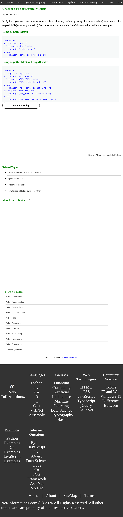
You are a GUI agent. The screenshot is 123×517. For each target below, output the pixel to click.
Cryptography (62, 415)
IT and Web (110, 391)
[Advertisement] (61, 128)
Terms (89, 495)
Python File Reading (16, 185)
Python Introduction (14, 297)
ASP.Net (86, 410)
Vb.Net (37, 488)
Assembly (37, 415)
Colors (110, 387)
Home (34, 495)
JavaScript (86, 396)
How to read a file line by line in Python (24, 191)
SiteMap (70, 495)
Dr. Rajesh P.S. (12, 14)
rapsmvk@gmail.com (70, 357)
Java (36, 387)
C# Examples (12, 449)
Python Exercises (13, 328)
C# (36, 392)
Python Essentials (13, 323)
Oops (36, 465)
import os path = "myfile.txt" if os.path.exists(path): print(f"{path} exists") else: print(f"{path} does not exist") (25, 46)
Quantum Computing (61, 385)
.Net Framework (36, 476)
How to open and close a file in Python (24, 172)
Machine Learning (61, 403)
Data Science (61, 410)
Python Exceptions (14, 344)
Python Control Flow (14, 307)
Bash (61, 419)
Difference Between (111, 403)
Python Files (11, 318)
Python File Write (15, 179)
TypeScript (86, 401)
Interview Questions (14, 350)
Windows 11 (111, 396)
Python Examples (12, 440)
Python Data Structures (15, 313)
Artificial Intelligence (61, 394)
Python (37, 383)
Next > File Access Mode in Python (104, 155)
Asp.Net (37, 483)
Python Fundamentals (15, 302)
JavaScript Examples (12, 458)
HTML (86, 387)
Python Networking (14, 334)
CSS (86, 391)
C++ (36, 405)
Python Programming (15, 339)
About (51, 495)
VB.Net (36, 410)
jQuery (86, 405)
